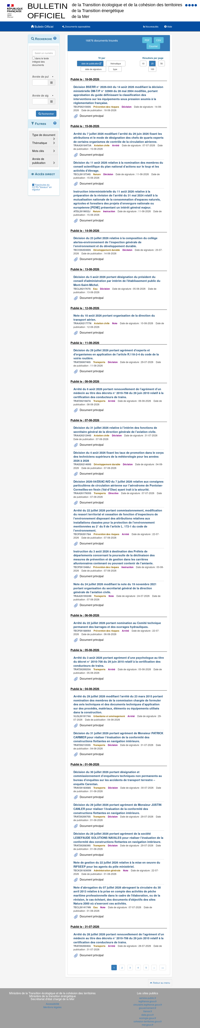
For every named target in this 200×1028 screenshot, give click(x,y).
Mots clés (38, 151)
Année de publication (39, 161)
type (115, 69)
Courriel (153, 46)
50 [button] (161, 63)
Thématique (39, 143)
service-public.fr (147, 998)
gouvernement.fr (147, 1007)
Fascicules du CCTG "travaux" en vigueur (42, 187)
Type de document (43, 135)
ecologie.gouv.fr (147, 1018)
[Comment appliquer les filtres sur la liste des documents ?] (54, 123)
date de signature (93, 69)
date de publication (90, 63)
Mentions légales (52, 1007)
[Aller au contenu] (189, 5)
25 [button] (152, 63)
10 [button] (143, 63)
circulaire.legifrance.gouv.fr (147, 1004)
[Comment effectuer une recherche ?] (54, 38)
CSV (158, 40)
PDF (147, 40)
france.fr (147, 1011)
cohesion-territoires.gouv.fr (148, 1021)
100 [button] (152, 69)
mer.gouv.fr (147, 1024)
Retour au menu (161, 982)
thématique (116, 63)
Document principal (91, 116)
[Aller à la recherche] (193, 5)
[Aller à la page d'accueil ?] (196, 5)
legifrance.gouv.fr (147, 1001)
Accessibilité (52, 1003)
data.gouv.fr (147, 1014)
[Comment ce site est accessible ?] (186, 5)
